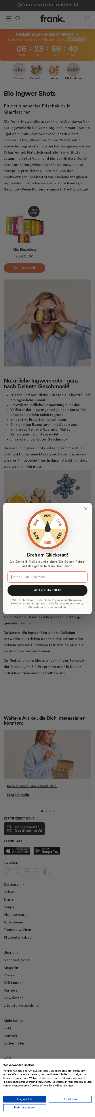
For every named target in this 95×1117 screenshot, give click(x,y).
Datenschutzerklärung (69, 603)
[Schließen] (86, 508)
